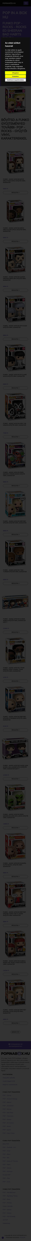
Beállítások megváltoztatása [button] (15, 80)
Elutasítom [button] (15, 76)
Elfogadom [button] (15, 73)
